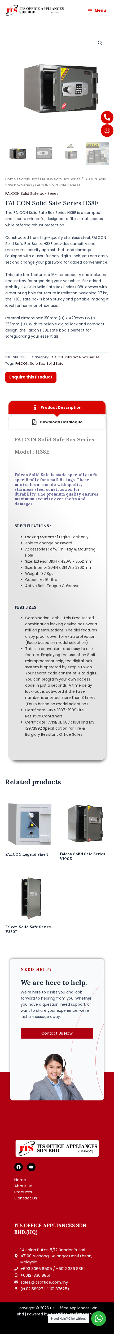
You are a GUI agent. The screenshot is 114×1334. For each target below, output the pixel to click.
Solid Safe (55, 363)
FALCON (21, 363)
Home (10, 179)
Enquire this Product (30, 377)
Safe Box (37, 363)
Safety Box (28, 179)
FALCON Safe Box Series (60, 179)
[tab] (57, 407)
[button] (100, 43)
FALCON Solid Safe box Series (31, 193)
